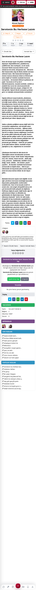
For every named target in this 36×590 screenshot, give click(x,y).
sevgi (20, 217)
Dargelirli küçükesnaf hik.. (12, 376)
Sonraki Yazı (28, 51)
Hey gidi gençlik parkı (11, 381)
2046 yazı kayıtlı (18, 26)
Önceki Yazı (8, 51)
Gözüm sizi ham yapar (11, 358)
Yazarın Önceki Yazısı (10, 246)
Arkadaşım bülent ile (11, 343)
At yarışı (6, 372)
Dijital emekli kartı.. (10, 336)
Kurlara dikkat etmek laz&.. (13, 338)
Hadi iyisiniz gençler (11, 341)
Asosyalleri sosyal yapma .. (13, 348)
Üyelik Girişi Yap (13, 279)
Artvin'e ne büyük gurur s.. (13, 386)
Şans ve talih (8, 350)
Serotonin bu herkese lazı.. (13, 367)
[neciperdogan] (6, 232)
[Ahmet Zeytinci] (4, 232)
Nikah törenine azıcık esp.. (13, 389)
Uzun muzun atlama (11, 355)
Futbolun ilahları (9, 369)
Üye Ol (25, 279)
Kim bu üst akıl (9, 353)
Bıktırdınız (7, 346)
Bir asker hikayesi (10, 374)
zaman (10, 100)
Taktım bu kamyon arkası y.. (13, 379)
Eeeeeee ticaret (9, 384)
